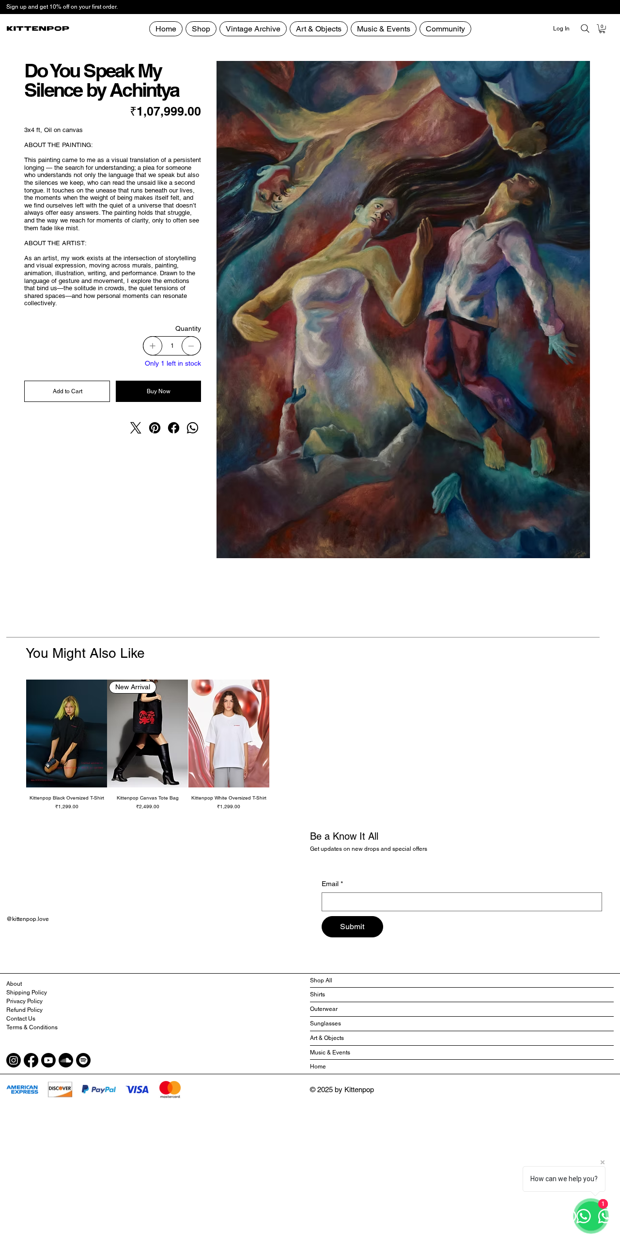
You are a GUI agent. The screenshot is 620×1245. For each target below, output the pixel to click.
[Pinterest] (154, 427)
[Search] (585, 28)
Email (332, 884)
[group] (310, 745)
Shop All (321, 980)
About (14, 983)
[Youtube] (48, 1060)
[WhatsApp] (192, 427)
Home (318, 1066)
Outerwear (324, 1009)
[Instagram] (13, 1060)
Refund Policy (24, 1010)
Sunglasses (325, 1023)
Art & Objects (327, 1038)
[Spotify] (83, 1060)
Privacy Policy (24, 1001)
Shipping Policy (26, 992)
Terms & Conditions (32, 1027)
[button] (445, 28)
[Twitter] (135, 427)
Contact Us (20, 1018)
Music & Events (330, 1052)
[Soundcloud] (66, 1060)
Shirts (317, 994)
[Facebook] (173, 427)
